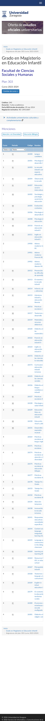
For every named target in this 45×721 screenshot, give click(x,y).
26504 (30, 179)
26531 (30, 428)
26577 (30, 475)
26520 (30, 329)
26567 (30, 567)
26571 (30, 446)
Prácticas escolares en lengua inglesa (40, 439)
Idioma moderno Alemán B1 (39, 264)
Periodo (15, 145)
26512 (30, 271)
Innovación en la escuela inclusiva (40, 511)
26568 (30, 574)
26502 (30, 194)
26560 (30, 551)
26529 (30, 410)
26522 (30, 338)
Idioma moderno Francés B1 (39, 255)
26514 (30, 289)
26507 (30, 185)
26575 (30, 464)
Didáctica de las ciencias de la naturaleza (40, 358)
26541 (30, 517)
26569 (30, 583)
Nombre (37, 145)
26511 (30, 235)
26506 (30, 212)
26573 (30, 365)
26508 (30, 219)
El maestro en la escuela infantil (40, 282)
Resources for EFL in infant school (40, 560)
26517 (30, 313)
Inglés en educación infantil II (38, 349)
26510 (30, 226)
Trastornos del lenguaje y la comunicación (40, 576)
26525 (30, 376)
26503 (30, 167)
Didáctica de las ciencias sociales (39, 378)
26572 (30, 356)
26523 (30, 347)
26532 (30, 495)
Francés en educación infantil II (38, 340)
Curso (5, 145)
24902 (30, 262)
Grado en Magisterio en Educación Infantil (21, 49)
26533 (30, 488)
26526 (30, 385)
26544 (30, 529)
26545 (30, 540)
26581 (30, 614)
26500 (30, 154)
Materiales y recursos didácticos (39, 322)
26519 (30, 320)
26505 (30, 206)
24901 (30, 253)
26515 (30, 295)
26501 (30, 161)
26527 (30, 397)
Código (30, 145)
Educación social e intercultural (39, 188)
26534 (30, 502)
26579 (30, 592)
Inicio (6, 47)
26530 (30, 421)
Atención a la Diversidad (12, 134)
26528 (30, 403)
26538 (30, 508)
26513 (30, 280)
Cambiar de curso (10, 91)
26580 (30, 603)
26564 (30, 437)
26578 (30, 482)
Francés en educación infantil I (38, 228)
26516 (30, 307)
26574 (30, 452)
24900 (30, 244)
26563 (30, 558)
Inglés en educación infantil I (38, 237)
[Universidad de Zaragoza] (15, 14)
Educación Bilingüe (31, 134)
